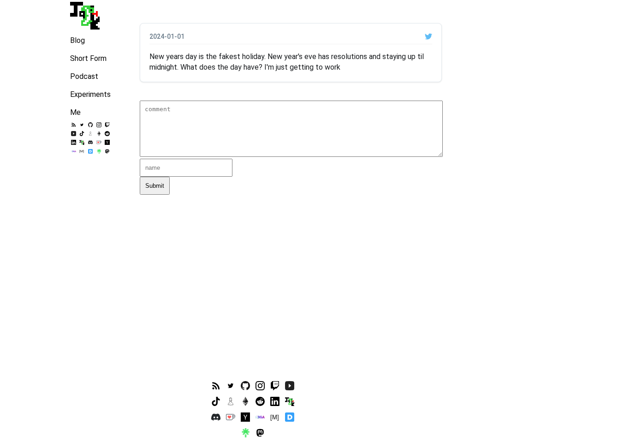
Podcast (84, 76)
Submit (154, 185)
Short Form (88, 58)
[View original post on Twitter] (428, 36)
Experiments (90, 94)
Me (75, 112)
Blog (77, 40)
